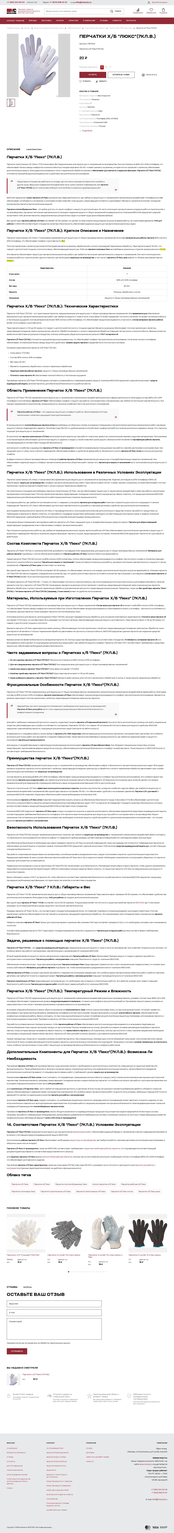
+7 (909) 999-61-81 (58, 2)
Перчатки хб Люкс (42, 1184)
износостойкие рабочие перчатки (57, 1157)
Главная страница (13, 28)
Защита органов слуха (56, 1466)
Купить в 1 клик (121, 75)
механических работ (82, 1132)
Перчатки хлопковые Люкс (23, 1191)
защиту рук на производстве (83, 1140)
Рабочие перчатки (74, 28)
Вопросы (28, 1287)
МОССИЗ (139, 903)
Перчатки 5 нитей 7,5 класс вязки (63, 1255)
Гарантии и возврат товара (97, 1457)
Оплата (60, 20)
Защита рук (51, 1470)
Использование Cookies (17, 1474)
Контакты (131, 20)
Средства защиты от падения (59, 1481)
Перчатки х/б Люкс (20, 1184)
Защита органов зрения (56, 1461)
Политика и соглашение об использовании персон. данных (18, 1482)
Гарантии (73, 20)
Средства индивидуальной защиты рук (48, 28)
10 (106, 67)
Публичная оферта (15, 1470)
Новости (117, 20)
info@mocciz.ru (83, 2)
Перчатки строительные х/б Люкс (56, 1191)
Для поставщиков (14, 1466)
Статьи (10, 1488)
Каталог (27, 28)
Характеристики (33, 149)
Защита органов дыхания (57, 1452)
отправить (17, 1351)
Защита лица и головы (56, 1457)
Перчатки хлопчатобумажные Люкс (71, 1184)
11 (110, 67)
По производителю (54, 1448)
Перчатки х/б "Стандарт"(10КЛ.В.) (23, 1255)
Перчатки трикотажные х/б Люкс (90, 1191)
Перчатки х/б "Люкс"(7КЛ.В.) (35, 1374)
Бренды (33, 20)
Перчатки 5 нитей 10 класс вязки (145, 1255)
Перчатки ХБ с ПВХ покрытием (120, 28)
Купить (93, 75)
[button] (68, 1271)
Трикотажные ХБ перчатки (95, 28)
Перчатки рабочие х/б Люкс (133, 1184)
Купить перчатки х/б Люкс (104, 1184)
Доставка (47, 20)
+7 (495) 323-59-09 (16, 2)
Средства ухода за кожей (57, 1490)
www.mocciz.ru (146, 1464)
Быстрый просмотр (26, 1233)
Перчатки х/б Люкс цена (149, 1191)
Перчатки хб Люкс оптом (122, 1191)
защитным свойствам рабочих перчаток (102, 1149)
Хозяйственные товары (56, 1510)
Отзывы (104, 20)
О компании (89, 20)
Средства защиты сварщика (58, 1485)
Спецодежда (52, 1499)
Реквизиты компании (16, 1452)
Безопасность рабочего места (59, 1494)
